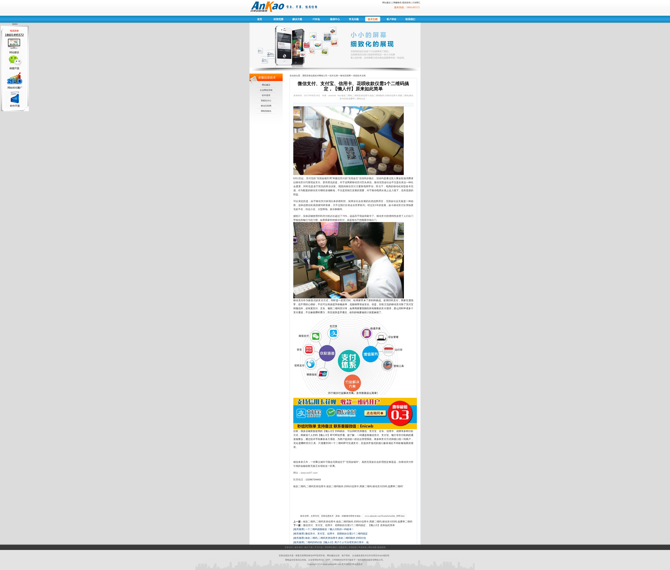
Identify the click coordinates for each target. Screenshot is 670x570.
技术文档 (373, 19)
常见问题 (354, 19)
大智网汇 (416, 2)
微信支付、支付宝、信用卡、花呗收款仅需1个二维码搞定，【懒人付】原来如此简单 (349, 525)
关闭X (15, 24)
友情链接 (352, 547)
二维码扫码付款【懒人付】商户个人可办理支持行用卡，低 (337, 542)
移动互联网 (266, 106)
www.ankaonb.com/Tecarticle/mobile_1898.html (384, 516)
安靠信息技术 (327, 516)
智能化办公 (266, 100)
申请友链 (362, 547)
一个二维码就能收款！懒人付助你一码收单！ (329, 529)
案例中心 (335, 19)
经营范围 (278, 19)
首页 (259, 19)
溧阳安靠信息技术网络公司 (314, 75)
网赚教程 (397, 2)
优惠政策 (342, 547)
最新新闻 (406, 2)
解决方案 (297, 19)
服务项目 (299, 547)
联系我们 (410, 19)
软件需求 (266, 95)
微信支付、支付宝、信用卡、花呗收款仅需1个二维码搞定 (336, 533)
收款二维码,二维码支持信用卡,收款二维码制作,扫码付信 (335, 538)
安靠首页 (289, 547)
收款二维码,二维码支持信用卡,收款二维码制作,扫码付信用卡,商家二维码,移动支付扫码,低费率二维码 (357, 521)
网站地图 (372, 547)
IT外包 (316, 19)
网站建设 (386, 2)
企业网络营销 (266, 90)
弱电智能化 (266, 111)
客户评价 (391, 19)
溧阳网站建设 (330, 547)
